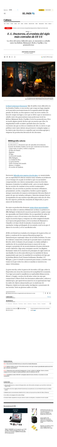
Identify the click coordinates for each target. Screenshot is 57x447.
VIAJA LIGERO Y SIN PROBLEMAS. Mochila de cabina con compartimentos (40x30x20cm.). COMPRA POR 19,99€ (46, 420)
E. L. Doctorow (9, 303)
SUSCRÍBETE (41, 10)
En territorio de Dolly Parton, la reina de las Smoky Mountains (22, 363)
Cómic (36, 23)
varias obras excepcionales (39, 207)
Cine (4, 23)
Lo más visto (7, 382)
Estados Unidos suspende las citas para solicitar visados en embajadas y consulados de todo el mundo (26, 397)
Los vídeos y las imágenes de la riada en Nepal (14, 395)
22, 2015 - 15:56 (28, 53)
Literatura (29, 303)
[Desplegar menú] (5, 13)
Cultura (7, 20)
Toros (46, 23)
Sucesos (34, 303)
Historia (26, 23)
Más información (9, 310)
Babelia (49, 23)
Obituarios (15, 303)
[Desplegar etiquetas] (50, 303)
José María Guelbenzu (28, 51)
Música (8, 23)
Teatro (11, 23)
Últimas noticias (8, 361)
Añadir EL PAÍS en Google (47, 56)
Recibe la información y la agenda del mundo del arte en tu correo (21, 293)
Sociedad (43, 303)
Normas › (49, 296)
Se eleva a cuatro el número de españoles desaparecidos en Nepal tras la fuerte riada (30, 28)
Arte (19, 23)
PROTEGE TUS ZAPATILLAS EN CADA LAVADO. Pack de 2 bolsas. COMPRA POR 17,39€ (46, 427)
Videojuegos (41, 23)
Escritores (21, 303)
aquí (35, 310)
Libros (15, 23)
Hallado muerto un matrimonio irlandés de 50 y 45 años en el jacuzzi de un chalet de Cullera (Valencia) (27, 392)
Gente (25, 303)
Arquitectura (31, 23)
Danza (22, 23)
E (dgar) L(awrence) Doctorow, (16, 106)
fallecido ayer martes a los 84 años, (26, 175)
